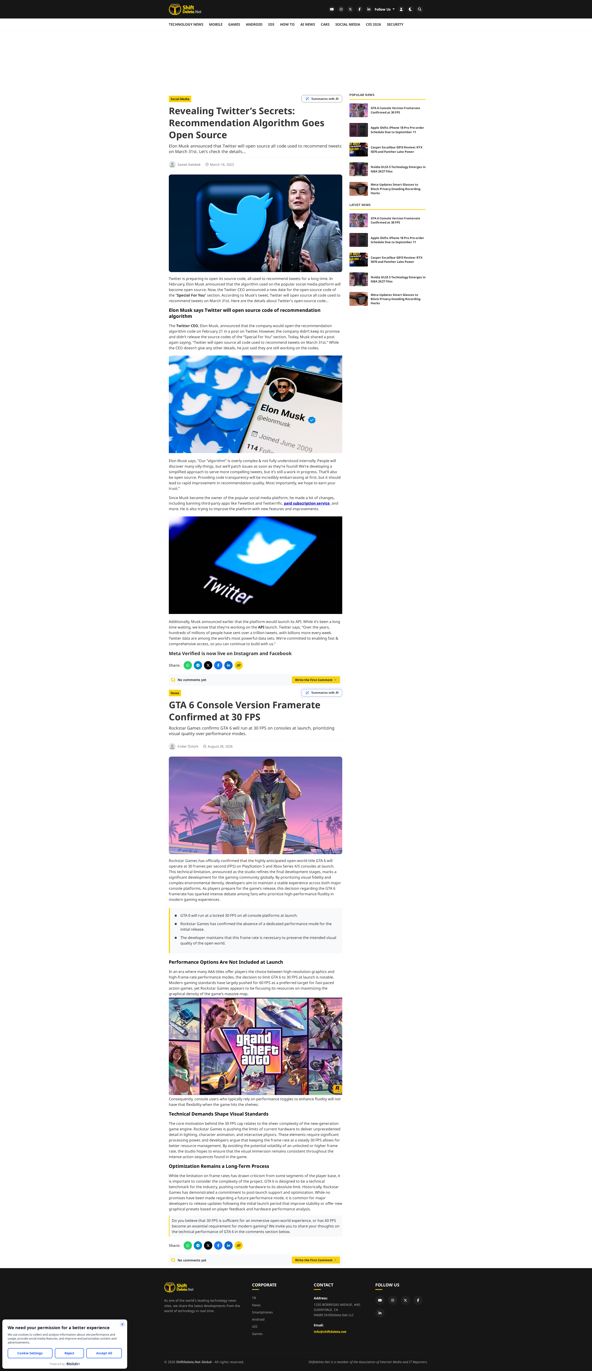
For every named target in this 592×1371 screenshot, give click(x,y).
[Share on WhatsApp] (188, 665)
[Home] (185, 9)
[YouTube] (380, 1300)
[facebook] (359, 9)
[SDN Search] (419, 9)
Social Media (347, 24)
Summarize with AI (325, 99)
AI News (307, 24)
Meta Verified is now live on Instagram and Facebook (230, 653)
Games (234, 24)
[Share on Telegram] (198, 665)
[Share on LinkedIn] (228, 665)
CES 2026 (373, 24)
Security (395, 24)
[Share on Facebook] (218, 665)
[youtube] (331, 9)
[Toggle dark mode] (410, 9)
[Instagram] (392, 1300)
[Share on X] (208, 665)
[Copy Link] (238, 665)
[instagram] (341, 9)
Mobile (215, 24)
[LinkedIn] (380, 1313)
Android (254, 24)
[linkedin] (368, 9)
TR (254, 1298)
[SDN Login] (401, 9)
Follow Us (383, 9)
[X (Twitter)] (405, 1300)
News (175, 693)
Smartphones (262, 1312)
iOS (271, 24)
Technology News (186, 24)
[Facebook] (418, 1300)
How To (287, 24)
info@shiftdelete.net (330, 1331)
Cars (325, 24)
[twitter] (350, 9)
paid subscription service (307, 503)
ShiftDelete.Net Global (194, 1362)
